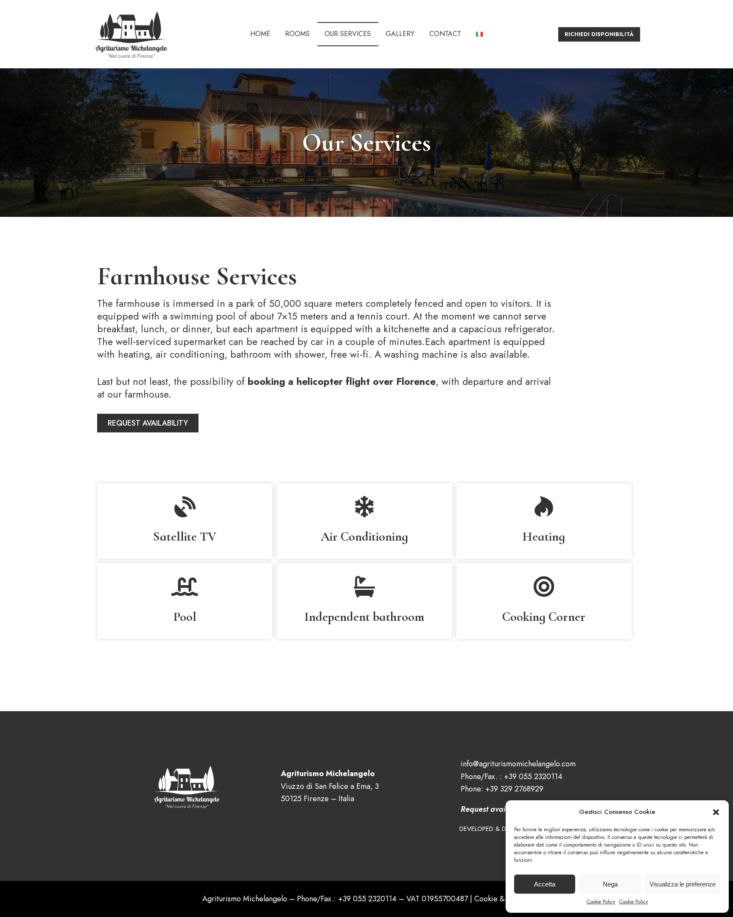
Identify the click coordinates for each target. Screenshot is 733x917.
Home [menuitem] (260, 34)
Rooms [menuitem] (297, 34)
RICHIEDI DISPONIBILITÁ (599, 34)
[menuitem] (479, 34)
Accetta (544, 884)
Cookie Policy (601, 902)
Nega (610, 884)
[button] (716, 812)
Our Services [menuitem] (348, 34)
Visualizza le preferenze (682, 884)
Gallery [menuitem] (400, 34)
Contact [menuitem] (445, 34)
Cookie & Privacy (502, 898)
